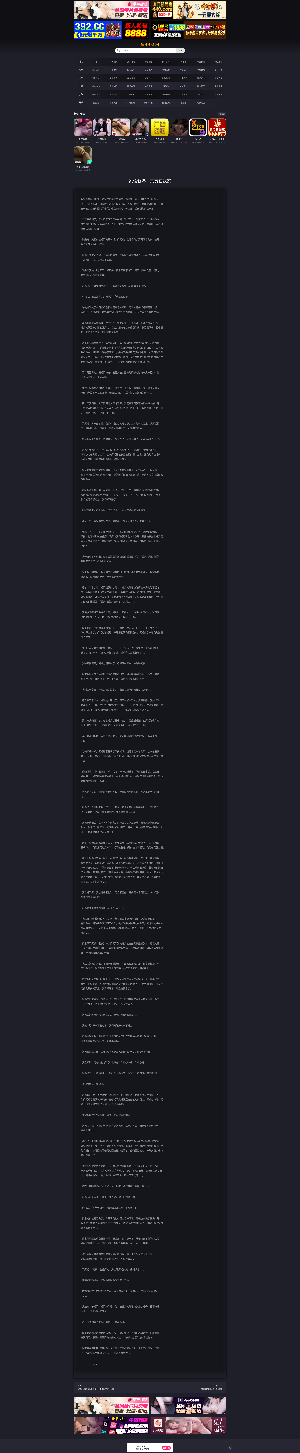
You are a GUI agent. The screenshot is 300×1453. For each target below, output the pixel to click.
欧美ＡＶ (131, 70)
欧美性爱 (148, 78)
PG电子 (96, 61)
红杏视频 (166, 102)
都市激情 (96, 94)
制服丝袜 (166, 78)
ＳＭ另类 (218, 70)
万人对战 (131, 61)
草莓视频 (131, 102)
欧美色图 (131, 86)
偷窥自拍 (96, 86)
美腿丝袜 (166, 86)
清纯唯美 (183, 86)
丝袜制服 (183, 70)
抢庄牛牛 (218, 61)
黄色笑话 (201, 94)
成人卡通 (131, 78)
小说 (81, 94)
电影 (81, 78)
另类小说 (183, 94)
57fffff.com (150, 44)
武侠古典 (148, 94)
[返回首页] (230, 1448)
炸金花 (183, 61)
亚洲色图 (113, 86)
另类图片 (218, 86)
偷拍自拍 (113, 78)
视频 (81, 69)
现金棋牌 (201, 61)
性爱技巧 (218, 94)
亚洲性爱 (96, 78)
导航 (81, 102)
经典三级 (183, 78)
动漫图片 (148, 86)
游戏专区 (148, 61)
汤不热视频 (148, 102)
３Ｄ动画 (148, 70)
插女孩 (96, 102)
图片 (81, 86)
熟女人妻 (166, 70)
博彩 (81, 61)
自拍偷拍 (113, 70)
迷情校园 (166, 94)
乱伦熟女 (201, 78)
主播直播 (201, 70)
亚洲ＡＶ (96, 70)
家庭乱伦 (113, 94)
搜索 (180, 50)
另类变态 (218, 78)
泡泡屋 (183, 102)
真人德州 (113, 61)
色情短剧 (201, 102)
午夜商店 (113, 102)
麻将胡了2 (166, 61)
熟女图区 (201, 86)
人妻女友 (131, 94)
